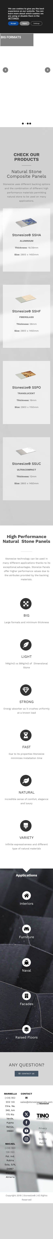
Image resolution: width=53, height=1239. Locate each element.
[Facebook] (26, 1122)
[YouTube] (26, 1130)
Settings (36, 23)
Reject (24, 23)
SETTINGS (13, 18)
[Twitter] (26, 1114)
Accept (13, 23)
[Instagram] (26, 1139)
